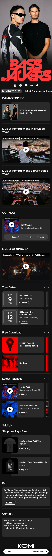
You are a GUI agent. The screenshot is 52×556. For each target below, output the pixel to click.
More (40, 237)
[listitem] (15, 85)
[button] (26, 545)
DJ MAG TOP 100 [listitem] (11, 91)
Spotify (29, 237)
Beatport (15, 237)
